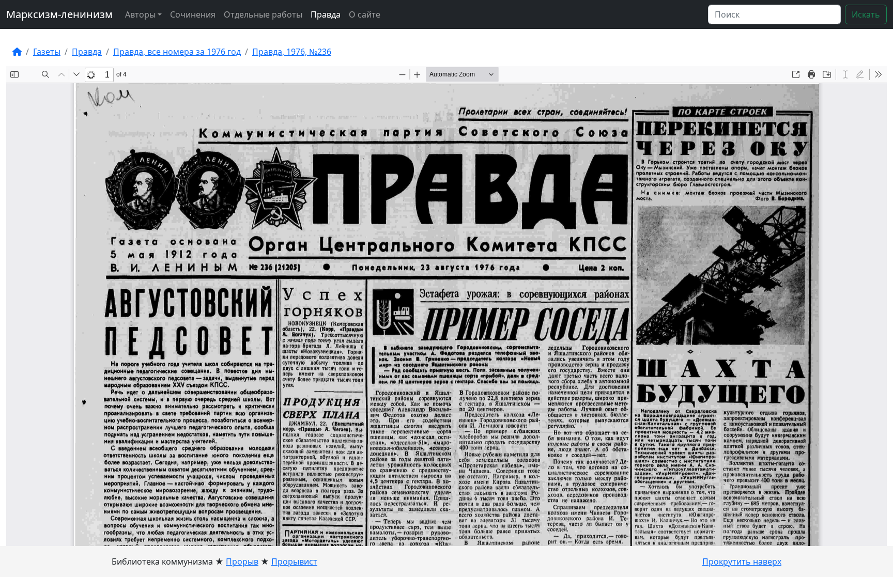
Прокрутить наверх (741, 561)
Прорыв (242, 561)
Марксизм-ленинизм (59, 14)
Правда (326, 14)
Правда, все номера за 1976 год (177, 51)
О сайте (364, 14)
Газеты (46, 51)
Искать (866, 14)
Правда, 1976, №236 (291, 51)
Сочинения (192, 14)
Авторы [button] (140, 14)
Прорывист (294, 561)
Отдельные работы (263, 14)
